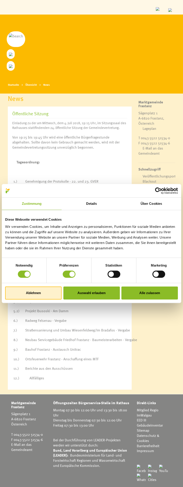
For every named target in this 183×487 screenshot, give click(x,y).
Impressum (145, 450)
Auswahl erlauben (91, 293)
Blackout (149, 181)
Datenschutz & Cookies (148, 438)
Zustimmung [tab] (32, 203)
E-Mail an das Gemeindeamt (150, 150)
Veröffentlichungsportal (160, 176)
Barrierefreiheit (148, 446)
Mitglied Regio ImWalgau (147, 412)
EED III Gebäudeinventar (150, 422)
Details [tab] (91, 203)
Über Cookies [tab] (151, 203)
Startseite (13, 85)
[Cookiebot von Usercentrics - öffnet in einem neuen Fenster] (158, 190)
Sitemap (143, 430)
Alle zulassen (149, 293)
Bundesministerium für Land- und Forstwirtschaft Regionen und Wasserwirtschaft (89, 458)
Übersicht (31, 85)
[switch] (69, 274)
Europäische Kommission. (80, 465)
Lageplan (149, 128)
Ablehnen (33, 293)
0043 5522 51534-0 (155, 138)
